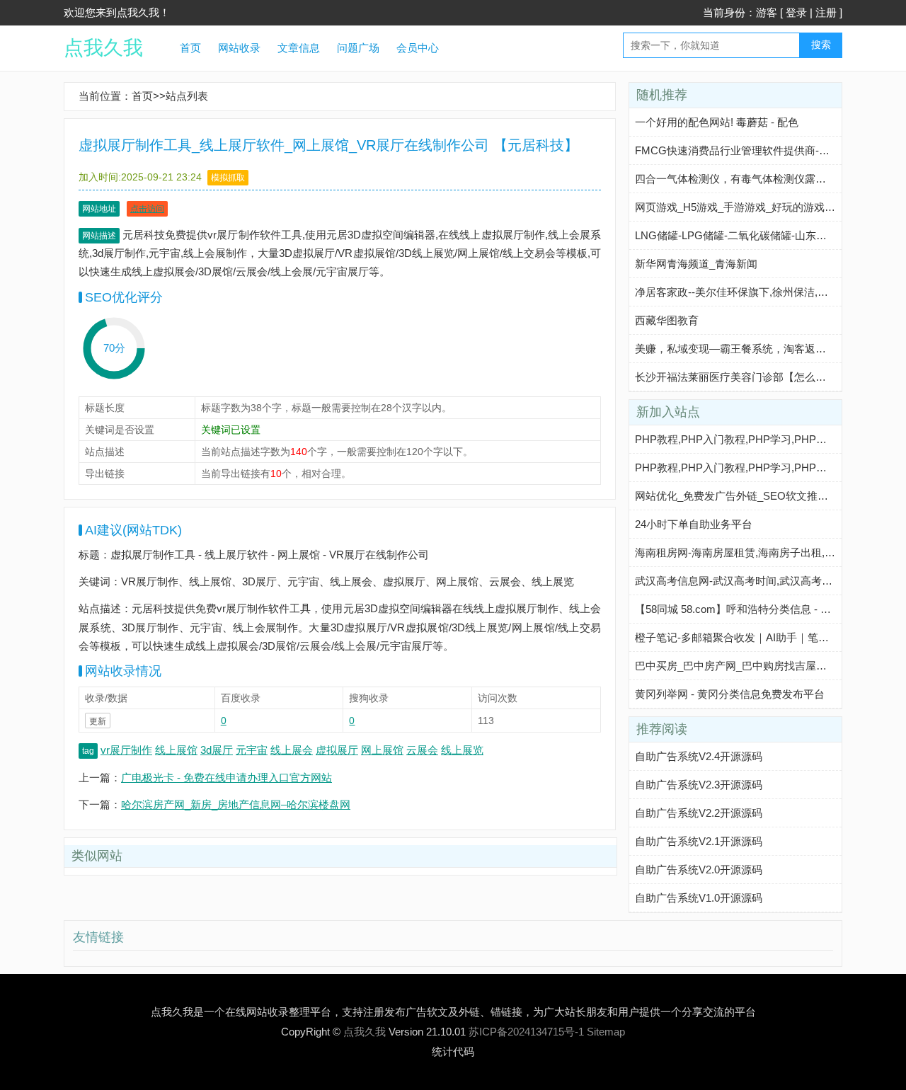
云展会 (422, 750)
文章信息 (298, 48)
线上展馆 (176, 750)
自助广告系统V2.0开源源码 (698, 870)
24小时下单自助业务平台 (693, 524)
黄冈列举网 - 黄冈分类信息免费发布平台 (730, 694)
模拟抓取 (228, 178)
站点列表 (187, 96)
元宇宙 (252, 750)
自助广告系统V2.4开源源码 (698, 756)
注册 (826, 12)
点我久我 (103, 48)
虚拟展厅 (337, 750)
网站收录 (239, 48)
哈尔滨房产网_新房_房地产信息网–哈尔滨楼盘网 (235, 804)
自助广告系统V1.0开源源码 (698, 898)
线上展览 (462, 750)
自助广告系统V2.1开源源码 (698, 841)
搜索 (821, 44)
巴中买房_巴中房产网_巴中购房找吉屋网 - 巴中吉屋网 (762, 666)
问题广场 (358, 48)
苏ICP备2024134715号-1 (526, 1032)
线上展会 (291, 750)
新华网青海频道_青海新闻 (696, 264)
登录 (796, 12)
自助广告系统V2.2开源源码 (698, 813)
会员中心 (417, 48)
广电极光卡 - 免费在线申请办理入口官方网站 (226, 777)
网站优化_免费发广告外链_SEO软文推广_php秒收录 (759, 496)
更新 (97, 721)
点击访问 (147, 209)
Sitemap (606, 1032)
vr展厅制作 (126, 750)
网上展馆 (382, 750)
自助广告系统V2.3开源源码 (698, 785)
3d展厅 (216, 750)
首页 (190, 48)
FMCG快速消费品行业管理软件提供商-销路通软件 (753, 150)
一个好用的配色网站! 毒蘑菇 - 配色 (716, 122)
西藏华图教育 (667, 320)
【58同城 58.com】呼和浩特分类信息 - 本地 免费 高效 (762, 609)
